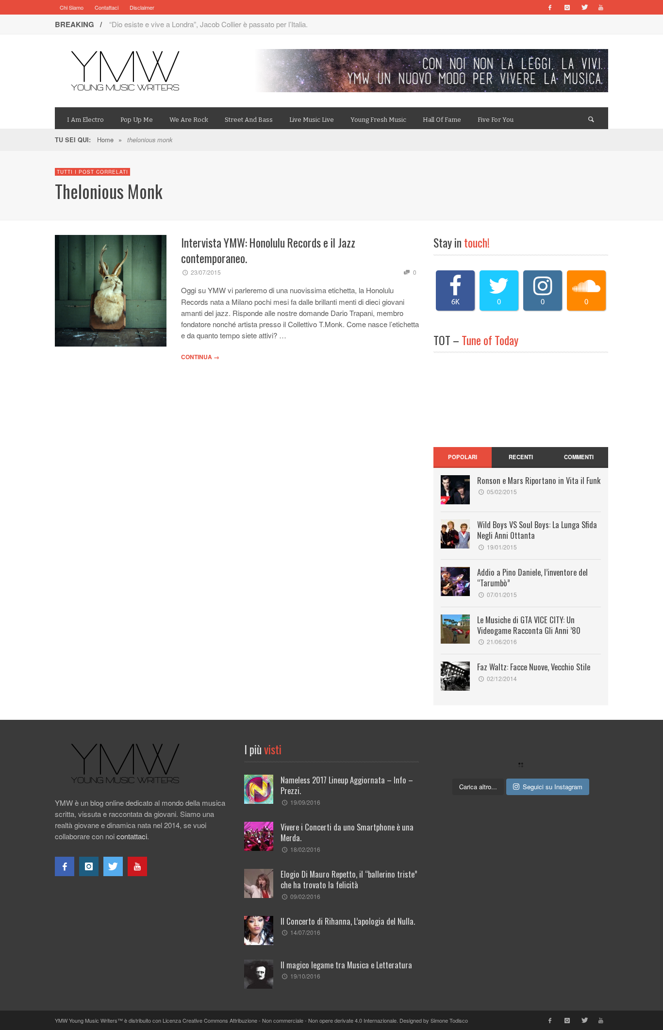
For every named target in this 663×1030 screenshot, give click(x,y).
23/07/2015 (206, 272)
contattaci (131, 836)
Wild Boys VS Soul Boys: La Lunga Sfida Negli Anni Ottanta (537, 529)
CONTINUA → (200, 356)
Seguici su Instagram (552, 786)
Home (105, 139)
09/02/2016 (305, 896)
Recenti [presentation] (521, 457)
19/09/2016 (305, 802)
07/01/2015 (502, 594)
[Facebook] (550, 7)
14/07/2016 (305, 932)
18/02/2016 (305, 849)
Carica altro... (478, 786)
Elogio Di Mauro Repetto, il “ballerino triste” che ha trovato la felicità (349, 879)
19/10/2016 (305, 976)
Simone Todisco (449, 1020)
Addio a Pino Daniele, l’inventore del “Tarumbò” (532, 577)
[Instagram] (567, 7)
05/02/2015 (502, 491)
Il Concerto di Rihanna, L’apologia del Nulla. (348, 921)
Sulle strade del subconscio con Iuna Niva (175, 24)
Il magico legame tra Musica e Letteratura (346, 965)
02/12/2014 (502, 678)
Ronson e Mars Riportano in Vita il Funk (538, 480)
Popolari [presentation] (462, 457)
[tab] (462, 457)
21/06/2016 (502, 641)
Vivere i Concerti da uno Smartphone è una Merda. (347, 832)
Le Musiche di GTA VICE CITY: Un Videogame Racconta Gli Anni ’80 (528, 625)
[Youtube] (601, 7)
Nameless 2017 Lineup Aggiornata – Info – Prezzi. (347, 785)
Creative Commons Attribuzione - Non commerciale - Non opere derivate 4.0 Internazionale (289, 1020)
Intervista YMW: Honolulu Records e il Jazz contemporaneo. (268, 250)
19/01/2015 (502, 547)
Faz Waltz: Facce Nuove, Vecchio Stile (533, 667)
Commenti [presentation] (579, 457)
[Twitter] (584, 7)
